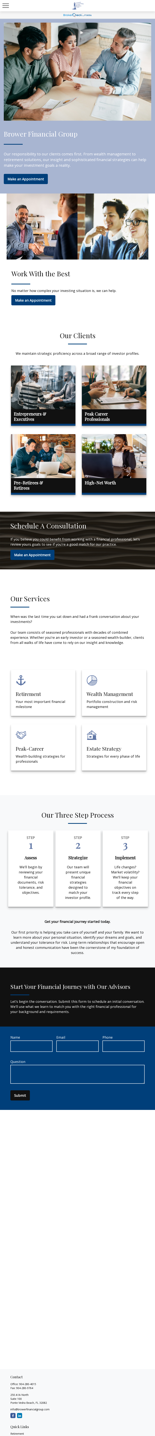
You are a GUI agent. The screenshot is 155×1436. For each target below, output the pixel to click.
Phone (107, 1037)
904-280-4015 (27, 1384)
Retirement (17, 1433)
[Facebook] (13, 1415)
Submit (20, 1095)
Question (17, 1061)
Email (60, 1037)
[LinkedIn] (19, 1415)
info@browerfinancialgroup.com (30, 1409)
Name (15, 1037)
